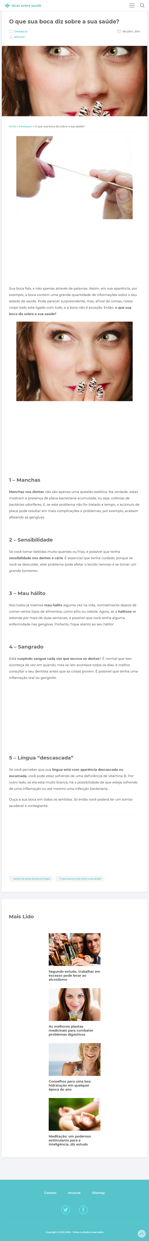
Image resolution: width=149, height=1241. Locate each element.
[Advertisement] (74, 253)
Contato (50, 1193)
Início (12, 126)
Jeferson (19, 37)
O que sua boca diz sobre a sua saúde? (80, 878)
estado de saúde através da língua (31, 878)
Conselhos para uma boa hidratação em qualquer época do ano (70, 1085)
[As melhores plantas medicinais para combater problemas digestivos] (74, 1005)
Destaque (20, 31)
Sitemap (98, 1193)
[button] (142, 5)
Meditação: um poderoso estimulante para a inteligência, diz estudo (70, 1140)
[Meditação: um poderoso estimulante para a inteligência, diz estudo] (74, 1115)
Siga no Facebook (83, 1210)
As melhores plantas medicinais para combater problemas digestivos (71, 1031)
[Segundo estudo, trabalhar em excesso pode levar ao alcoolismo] (74, 950)
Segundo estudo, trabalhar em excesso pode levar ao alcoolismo (74, 976)
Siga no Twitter (65, 1210)
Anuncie (74, 1193)
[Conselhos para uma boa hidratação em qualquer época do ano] (74, 1060)
